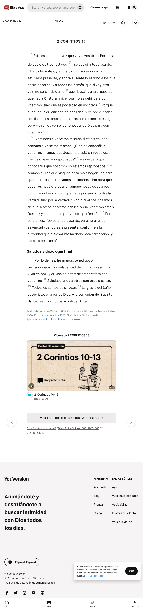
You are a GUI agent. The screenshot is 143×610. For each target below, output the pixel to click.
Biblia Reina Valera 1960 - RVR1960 (78, 428)
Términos (38, 578)
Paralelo (111, 22)
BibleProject (41, 398)
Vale (131, 570)
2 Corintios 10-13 (50, 394)
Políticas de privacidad (17, 578)
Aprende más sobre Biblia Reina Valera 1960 (53, 319)
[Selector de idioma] (117, 7)
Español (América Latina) (41, 428)
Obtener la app (99, 7)
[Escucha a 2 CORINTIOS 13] (123, 22)
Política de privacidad (93, 575)
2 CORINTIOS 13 (12, 20)
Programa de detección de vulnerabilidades (29, 582)
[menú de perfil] (131, 7)
